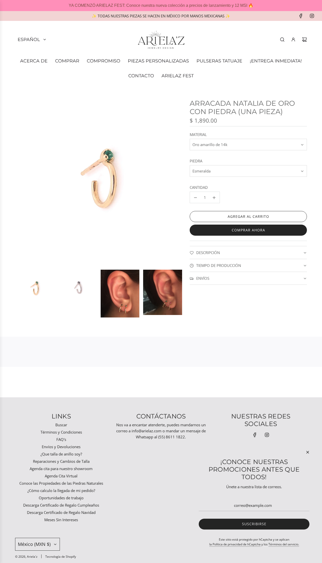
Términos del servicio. (283, 544)
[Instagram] (311, 15)
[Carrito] (304, 39)
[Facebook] (300, 15)
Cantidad (199, 187)
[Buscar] (282, 39)
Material (198, 134)
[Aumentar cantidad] (214, 197)
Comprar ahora (248, 230)
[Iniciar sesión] (293, 39)
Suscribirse (254, 523)
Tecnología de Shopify (60, 556)
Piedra (196, 161)
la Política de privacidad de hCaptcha (235, 544)
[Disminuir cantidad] (195, 197)
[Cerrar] (307, 452)
